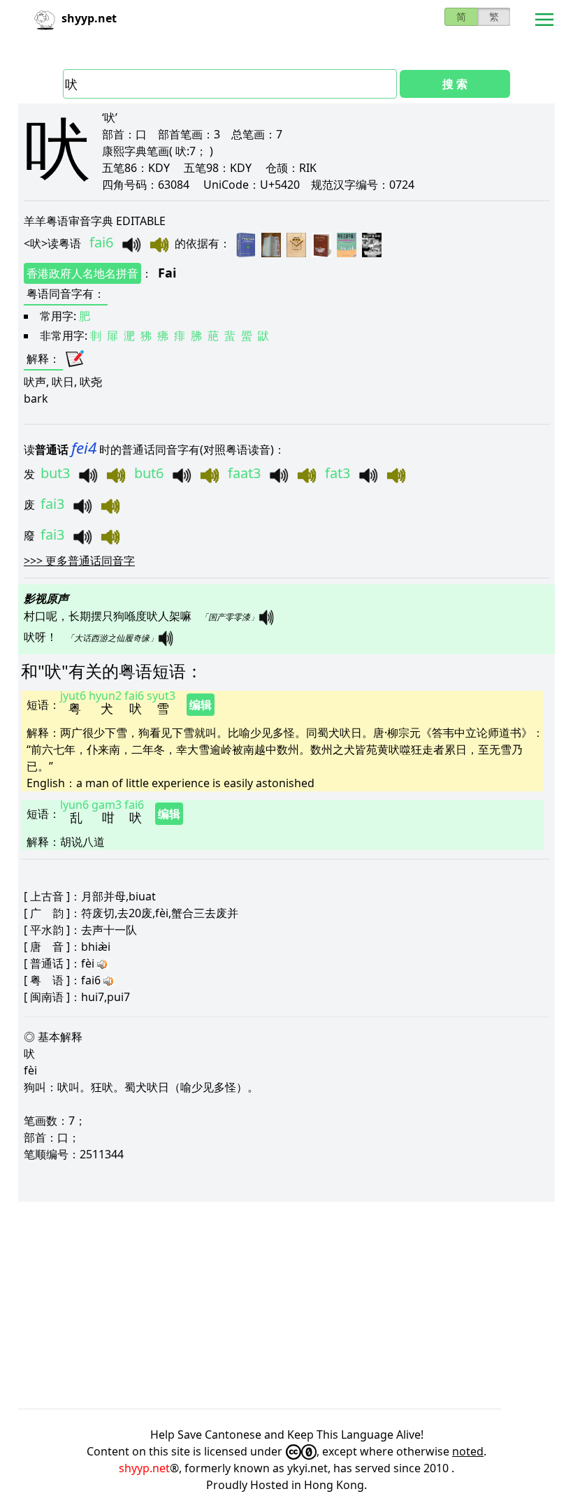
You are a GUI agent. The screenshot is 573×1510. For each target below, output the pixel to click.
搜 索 (454, 84)
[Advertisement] (286, 1305)
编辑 (200, 704)
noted (468, 1451)
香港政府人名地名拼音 (82, 273)
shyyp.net (144, 1468)
